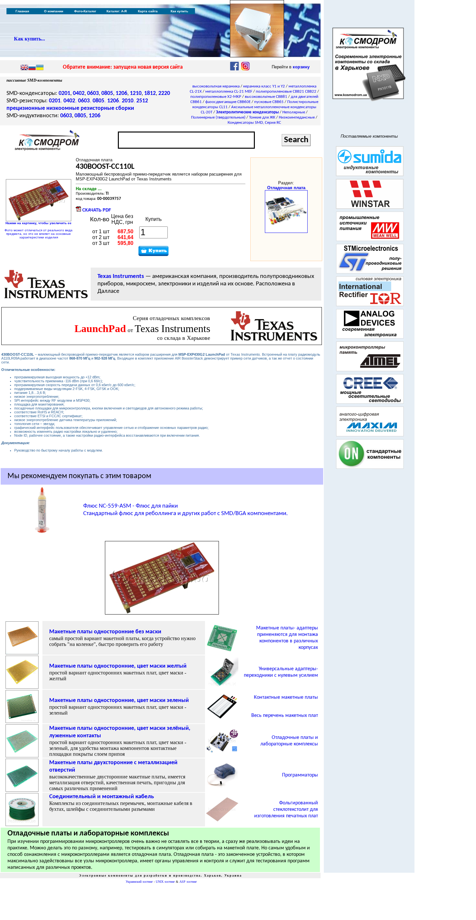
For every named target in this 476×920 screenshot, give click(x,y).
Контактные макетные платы (286, 697)
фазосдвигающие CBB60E (228, 102)
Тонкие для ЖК (262, 117)
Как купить (179, 11)
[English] (24, 68)
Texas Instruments (120, 276)
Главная (22, 11)
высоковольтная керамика (216, 86)
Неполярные (293, 112)
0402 (79, 93)
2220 (164, 93)
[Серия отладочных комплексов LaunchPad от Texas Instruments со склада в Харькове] (274, 341)
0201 (64, 93)
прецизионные (25, 108)
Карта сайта (148, 11)
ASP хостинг (188, 881)
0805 (107, 93)
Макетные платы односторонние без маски (105, 632)
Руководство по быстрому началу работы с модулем (58, 450)
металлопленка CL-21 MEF (228, 91)
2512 (142, 101)
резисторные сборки (107, 108)
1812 (150, 93)
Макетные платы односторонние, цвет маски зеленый (119, 700)
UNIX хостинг (165, 881)
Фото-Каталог (85, 11)
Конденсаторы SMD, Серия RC (254, 123)
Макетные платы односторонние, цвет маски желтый (118, 666)
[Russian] (32, 68)
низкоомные (62, 108)
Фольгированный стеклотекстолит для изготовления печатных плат (286, 809)
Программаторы (300, 775)
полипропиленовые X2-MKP (215, 97)
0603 (93, 93)
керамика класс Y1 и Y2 (264, 86)
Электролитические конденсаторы (247, 112)
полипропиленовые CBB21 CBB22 (286, 91)
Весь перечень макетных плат (284, 715)
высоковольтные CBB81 (266, 97)
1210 (136, 93)
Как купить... (29, 38)
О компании (53, 11)
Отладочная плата (286, 187)
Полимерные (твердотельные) (218, 117)
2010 (127, 101)
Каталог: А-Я (117, 11)
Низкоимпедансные (297, 117)
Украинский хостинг (139, 881)
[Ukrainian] (40, 68)
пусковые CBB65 (269, 102)
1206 (121, 93)
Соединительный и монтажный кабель (101, 797)
